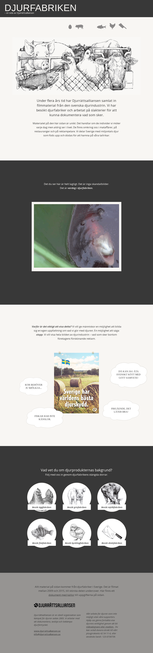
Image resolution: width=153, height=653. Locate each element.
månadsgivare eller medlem (100, 626)
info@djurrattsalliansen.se (47, 634)
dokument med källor (61, 595)
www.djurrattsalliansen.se (47, 630)
